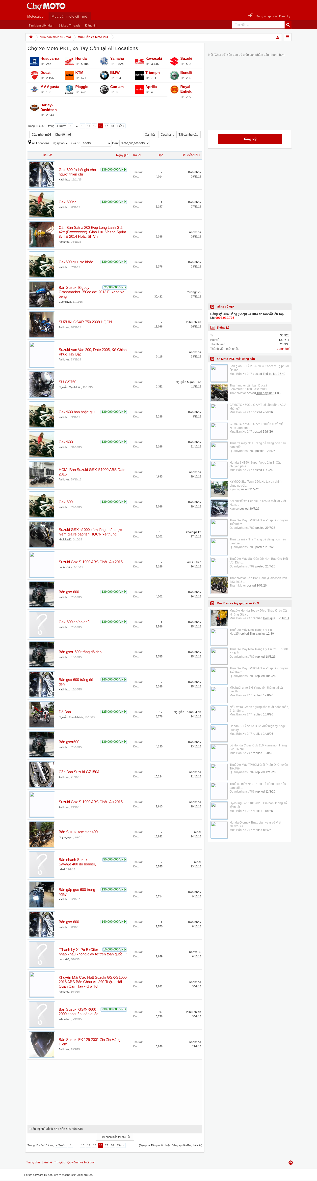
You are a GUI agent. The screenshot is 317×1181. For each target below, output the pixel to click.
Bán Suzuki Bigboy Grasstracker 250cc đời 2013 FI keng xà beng (91, 292)
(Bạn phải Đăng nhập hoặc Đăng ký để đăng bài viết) (170, 1145)
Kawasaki (153, 58)
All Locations (40, 143)
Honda (81, 58)
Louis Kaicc (66, 567)
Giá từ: (76, 143)
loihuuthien (193, 322)
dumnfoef (283, 349)
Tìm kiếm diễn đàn (41, 25)
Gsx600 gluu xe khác (76, 262)
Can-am (117, 87)
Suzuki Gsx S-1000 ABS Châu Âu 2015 (91, 562)
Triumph (152, 73)
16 (100, 125)
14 (88, 125)
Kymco (234, 489)
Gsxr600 (66, 442)
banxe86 (64, 959)
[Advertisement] (115, 1091)
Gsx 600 (66, 502)
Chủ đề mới (63, 134)
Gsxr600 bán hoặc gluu (77, 412)
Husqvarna (49, 58)
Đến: (115, 143)
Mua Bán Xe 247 (241, 374)
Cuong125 (65, 301)
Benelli (186, 73)
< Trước (61, 125)
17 (106, 125)
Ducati (46, 73)
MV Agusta (49, 87)
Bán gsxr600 (69, 742)
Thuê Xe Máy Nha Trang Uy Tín (251, 630)
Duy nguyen (66, 837)
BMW (115, 73)
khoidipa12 (65, 539)
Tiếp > (120, 125)
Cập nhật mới (41, 134)
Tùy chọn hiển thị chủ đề (115, 1136)
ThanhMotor (238, 393)
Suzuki (186, 58)
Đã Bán (65, 712)
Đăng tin (91, 25)
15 (94, 125)
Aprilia (151, 87)
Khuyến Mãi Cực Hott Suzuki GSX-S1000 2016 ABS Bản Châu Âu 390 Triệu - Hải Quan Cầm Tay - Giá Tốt (93, 981)
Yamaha (117, 58)
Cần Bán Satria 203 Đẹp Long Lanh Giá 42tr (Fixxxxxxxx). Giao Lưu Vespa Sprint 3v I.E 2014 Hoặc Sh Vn (92, 232)
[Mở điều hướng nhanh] (278, 37)
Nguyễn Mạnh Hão (70, 387)
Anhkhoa (64, 241)
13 (82, 125)
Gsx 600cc (68, 202)
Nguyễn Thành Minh (71, 717)
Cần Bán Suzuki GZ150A (79, 772)
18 (112, 125)
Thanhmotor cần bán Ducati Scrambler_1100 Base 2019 (248, 387)
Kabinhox (64, 179)
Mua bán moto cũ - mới (70, 16)
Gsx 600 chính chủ (74, 622)
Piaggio (81, 87)
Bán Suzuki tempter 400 (78, 832)
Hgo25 (234, 633)
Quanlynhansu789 (242, 451)
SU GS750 (67, 382)
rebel (197, 832)
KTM (79, 73)
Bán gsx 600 (69, 592)
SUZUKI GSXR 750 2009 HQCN (85, 322)
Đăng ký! (250, 139)
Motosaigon (36, 16)
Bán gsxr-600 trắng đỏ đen (80, 652)
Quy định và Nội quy (81, 1162)
